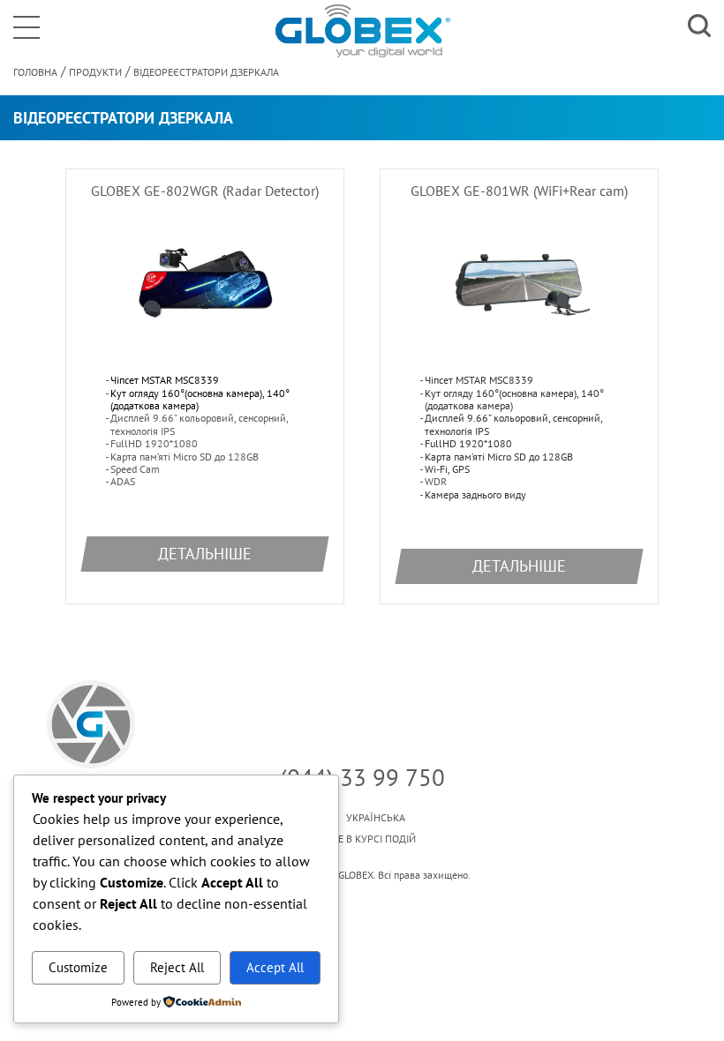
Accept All (275, 967)
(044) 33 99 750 (362, 777)
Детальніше (205, 553)
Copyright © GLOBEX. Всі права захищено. (362, 875)
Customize (78, 967)
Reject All (177, 967)
